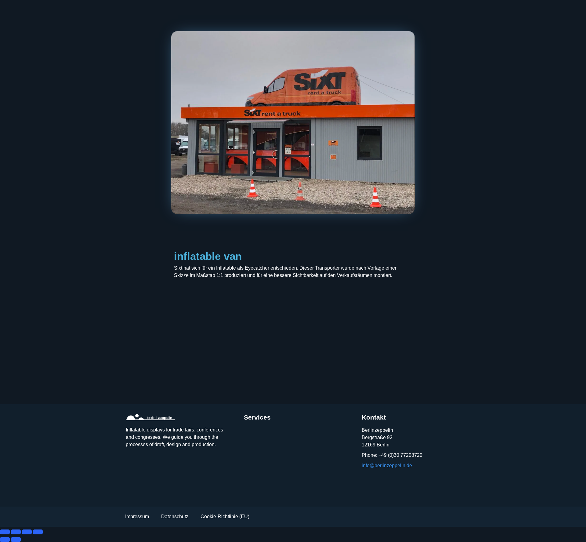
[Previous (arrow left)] (5, 539)
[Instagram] (132, 463)
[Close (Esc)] (38, 531)
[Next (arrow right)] (16, 539)
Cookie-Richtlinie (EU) (225, 516)
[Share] (27, 531)
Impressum (137, 516)
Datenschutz (174, 516)
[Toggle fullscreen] (16, 531)
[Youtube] (149, 463)
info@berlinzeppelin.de (387, 465)
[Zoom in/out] (5, 531)
